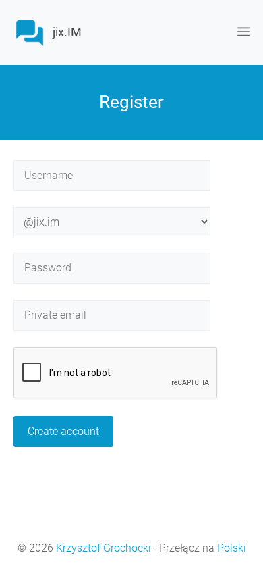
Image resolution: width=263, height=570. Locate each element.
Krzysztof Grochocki (103, 548)
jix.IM (67, 32)
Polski (231, 548)
